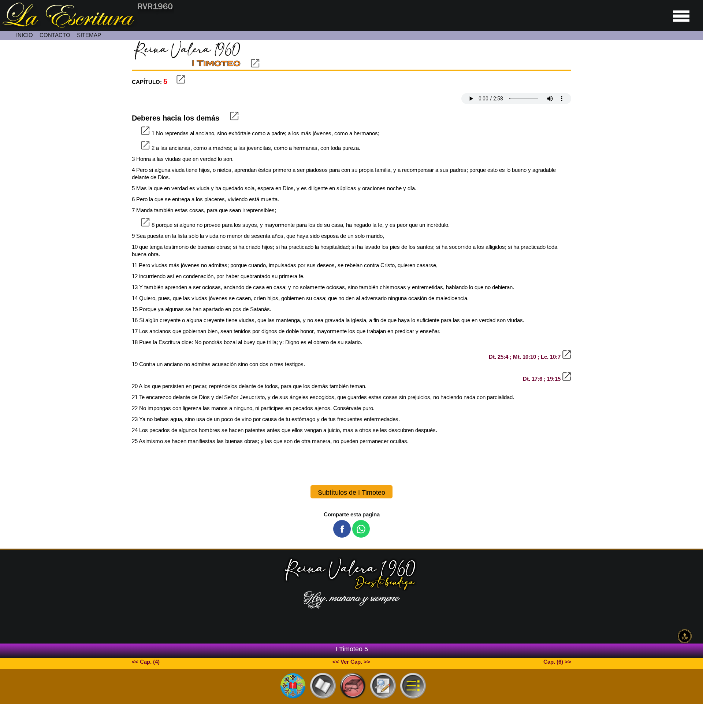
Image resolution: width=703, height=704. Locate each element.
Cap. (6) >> (557, 662)
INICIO (24, 35)
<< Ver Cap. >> (351, 662)
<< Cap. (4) (146, 662)
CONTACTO (55, 35)
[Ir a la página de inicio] (87, 25)
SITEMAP (89, 35)
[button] (342, 529)
